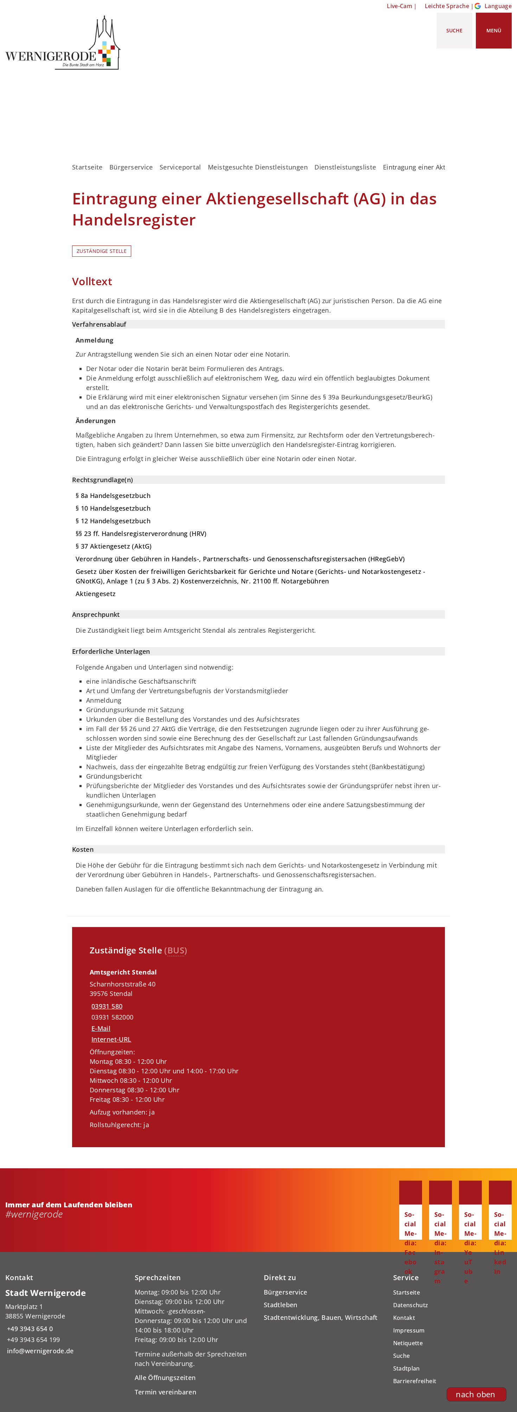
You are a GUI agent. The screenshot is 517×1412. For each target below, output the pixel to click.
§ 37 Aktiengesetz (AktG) (114, 546)
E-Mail (100, 1028)
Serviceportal (180, 167)
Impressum (409, 1330)
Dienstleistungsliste (345, 167)
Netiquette (408, 1343)
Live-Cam (399, 6)
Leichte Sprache (447, 6)
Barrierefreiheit (414, 1381)
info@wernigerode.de (39, 1351)
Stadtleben (281, 1305)
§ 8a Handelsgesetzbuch (113, 495)
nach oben (475, 1394)
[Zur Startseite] (65, 42)
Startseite (87, 167)
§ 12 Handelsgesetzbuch (113, 521)
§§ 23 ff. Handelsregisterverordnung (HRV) (141, 533)
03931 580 (106, 1006)
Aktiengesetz (96, 593)
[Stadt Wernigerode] (64, 1321)
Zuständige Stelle (102, 251)
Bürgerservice (131, 167)
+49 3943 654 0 (29, 1328)
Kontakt (404, 1318)
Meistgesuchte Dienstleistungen (258, 167)
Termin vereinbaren (165, 1392)
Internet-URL (111, 1039)
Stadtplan (406, 1368)
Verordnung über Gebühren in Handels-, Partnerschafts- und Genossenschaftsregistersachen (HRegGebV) (240, 559)
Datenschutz (410, 1305)
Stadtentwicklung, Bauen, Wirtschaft (321, 1317)
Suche (401, 1356)
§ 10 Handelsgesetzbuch (113, 508)
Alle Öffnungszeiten (165, 1377)
